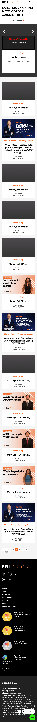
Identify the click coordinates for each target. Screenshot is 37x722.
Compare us (7, 597)
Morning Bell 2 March (18, 301)
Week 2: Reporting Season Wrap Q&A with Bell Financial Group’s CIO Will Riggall (18, 531)
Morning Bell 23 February (18, 492)
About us (6, 594)
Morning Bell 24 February (18, 454)
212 (6, 552)
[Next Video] (4, 31)
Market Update (19, 57)
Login (4, 588)
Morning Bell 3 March (18, 264)
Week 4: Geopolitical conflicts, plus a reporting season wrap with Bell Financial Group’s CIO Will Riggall (18, 149)
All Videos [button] (18, 20)
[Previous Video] (33, 31)
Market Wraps (18, 53)
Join (4, 591)
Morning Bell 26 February (18, 380)
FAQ (4, 603)
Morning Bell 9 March (18, 107)
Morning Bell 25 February (18, 417)
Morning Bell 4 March (18, 226)
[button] (34, 2)
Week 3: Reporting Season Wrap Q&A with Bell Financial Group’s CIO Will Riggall (18, 341)
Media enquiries (9, 606)
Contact (5, 600)
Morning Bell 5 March (18, 189)
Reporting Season (25, 141)
